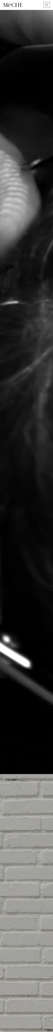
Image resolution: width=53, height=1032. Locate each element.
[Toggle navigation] (46, 5)
